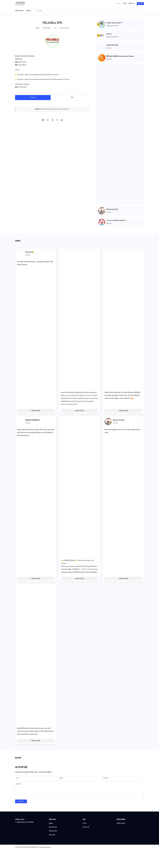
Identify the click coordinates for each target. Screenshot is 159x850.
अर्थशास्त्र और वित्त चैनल (112, 26)
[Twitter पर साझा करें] (52, 120)
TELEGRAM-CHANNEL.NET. (31, 847)
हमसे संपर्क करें (53, 827)
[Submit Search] (37, 11)
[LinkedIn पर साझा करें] (61, 120)
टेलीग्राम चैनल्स (19, 11)
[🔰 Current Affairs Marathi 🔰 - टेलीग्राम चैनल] (101, 222)
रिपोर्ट (72, 97)
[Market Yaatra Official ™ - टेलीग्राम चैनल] (101, 24)
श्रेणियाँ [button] (28, 11)
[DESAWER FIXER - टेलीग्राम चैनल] (101, 46)
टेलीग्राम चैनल (19, 819)
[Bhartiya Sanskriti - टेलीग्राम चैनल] (101, 211)
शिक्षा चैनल (108, 223)
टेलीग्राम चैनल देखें (35, 411)
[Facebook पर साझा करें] (57, 120)
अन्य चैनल (108, 212)
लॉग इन (125, 3)
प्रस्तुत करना (21, 801)
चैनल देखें (33, 97)
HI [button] (118, 3)
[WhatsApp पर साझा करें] (47, 120)
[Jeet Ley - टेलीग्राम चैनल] (101, 35)
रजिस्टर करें (131, 3)
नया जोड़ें (140, 3)
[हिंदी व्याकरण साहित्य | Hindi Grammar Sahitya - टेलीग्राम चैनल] (101, 58)
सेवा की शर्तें (52, 835)
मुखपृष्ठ (51, 823)
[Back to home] (20, 3)
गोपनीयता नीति (53, 831)
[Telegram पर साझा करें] (43, 120)
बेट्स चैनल (108, 48)
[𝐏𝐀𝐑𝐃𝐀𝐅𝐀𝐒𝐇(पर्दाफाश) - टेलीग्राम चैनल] (20, 421)
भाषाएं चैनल (109, 59)
